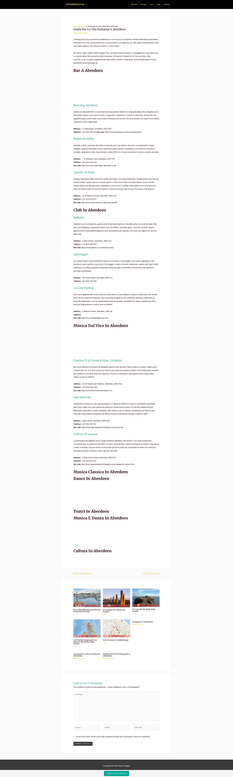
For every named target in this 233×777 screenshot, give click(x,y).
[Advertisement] (116, 87)
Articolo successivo (152, 573)
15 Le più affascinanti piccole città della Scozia (87, 611)
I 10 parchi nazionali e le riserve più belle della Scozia (85, 642)
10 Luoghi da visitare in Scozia (114, 611)
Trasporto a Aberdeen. (142, 622)
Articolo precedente (81, 573)
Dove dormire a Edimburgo (115, 640)
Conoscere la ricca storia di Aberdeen (86, 655)
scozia (85, 33)
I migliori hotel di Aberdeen (116, 773)
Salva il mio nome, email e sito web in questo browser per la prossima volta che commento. (113, 737)
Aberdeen (77, 33)
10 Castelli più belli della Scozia (143, 610)
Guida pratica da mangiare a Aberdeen (116, 655)
